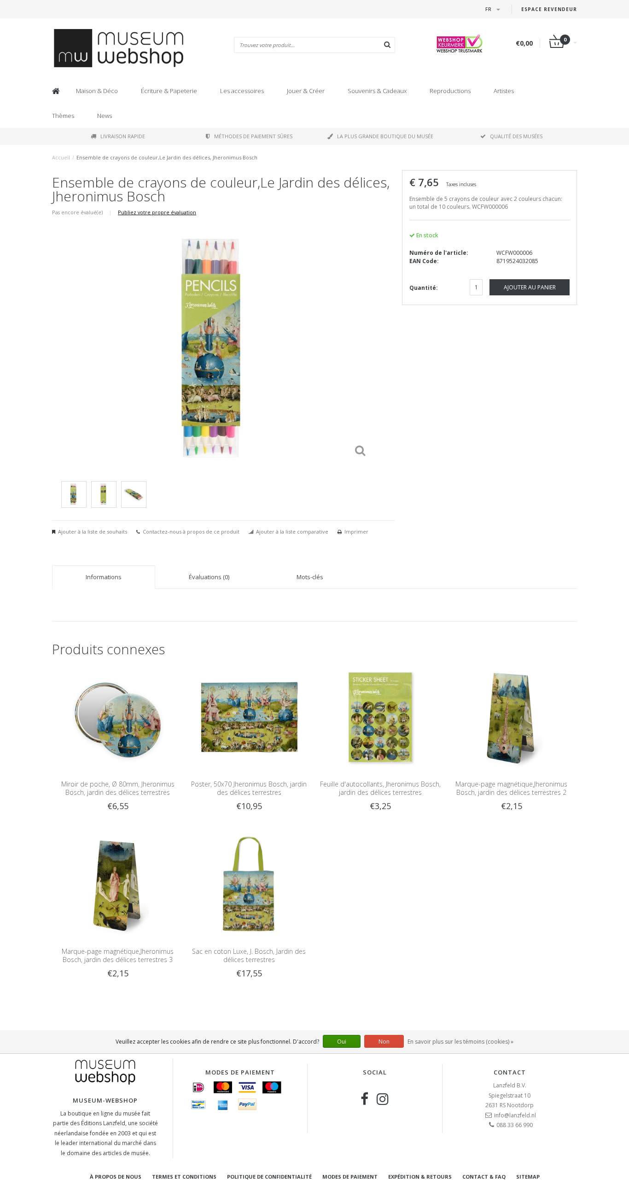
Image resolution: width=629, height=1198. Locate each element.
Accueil (61, 157)
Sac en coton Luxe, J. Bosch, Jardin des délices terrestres (249, 955)
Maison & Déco (97, 91)
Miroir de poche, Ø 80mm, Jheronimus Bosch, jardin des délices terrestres (118, 788)
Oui (341, 1041)
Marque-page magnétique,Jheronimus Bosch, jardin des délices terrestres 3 (118, 955)
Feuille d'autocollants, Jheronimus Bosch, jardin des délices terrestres (380, 788)
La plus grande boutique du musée (385, 136)
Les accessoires (242, 91)
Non (384, 1041)
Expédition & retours (420, 1176)
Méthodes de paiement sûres (253, 136)
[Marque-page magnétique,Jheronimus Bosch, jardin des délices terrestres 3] (118, 884)
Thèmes (63, 116)
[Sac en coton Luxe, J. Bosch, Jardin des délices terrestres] (249, 884)
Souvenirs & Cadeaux (377, 91)
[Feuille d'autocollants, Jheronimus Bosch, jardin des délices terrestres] (380, 717)
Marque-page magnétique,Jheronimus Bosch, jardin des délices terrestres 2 (511, 788)
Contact (510, 1072)
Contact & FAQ (484, 1176)
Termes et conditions (184, 1176)
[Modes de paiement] (198, 1087)
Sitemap (528, 1176)
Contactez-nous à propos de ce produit (191, 531)
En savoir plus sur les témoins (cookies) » (460, 1041)
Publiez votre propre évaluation (157, 212)
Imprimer (356, 531)
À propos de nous (115, 1176)
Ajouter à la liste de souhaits (92, 531)
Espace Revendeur (549, 9)
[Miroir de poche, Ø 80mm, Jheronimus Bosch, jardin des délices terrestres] (118, 717)
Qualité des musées (516, 136)
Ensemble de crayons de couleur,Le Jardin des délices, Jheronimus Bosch (166, 157)
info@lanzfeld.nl (515, 1115)
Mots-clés (310, 577)
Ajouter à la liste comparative (292, 531)
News (104, 116)
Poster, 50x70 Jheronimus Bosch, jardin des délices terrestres (249, 788)
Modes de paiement (350, 1176)
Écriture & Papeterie (169, 91)
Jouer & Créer (306, 91)
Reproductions (450, 91)
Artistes (504, 91)
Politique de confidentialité (269, 1176)
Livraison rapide (122, 136)
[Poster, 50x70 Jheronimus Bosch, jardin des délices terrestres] (249, 717)
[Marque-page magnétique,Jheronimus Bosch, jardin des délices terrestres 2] (511, 717)
